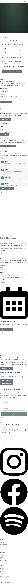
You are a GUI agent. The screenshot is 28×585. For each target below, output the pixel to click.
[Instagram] (14, 477)
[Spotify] (14, 534)
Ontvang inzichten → (14, 414)
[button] (25, 1)
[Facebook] (14, 505)
